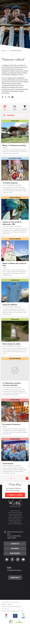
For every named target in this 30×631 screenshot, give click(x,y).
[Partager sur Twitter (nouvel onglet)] (6, 97)
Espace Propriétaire (15, 553)
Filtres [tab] (25, 109)
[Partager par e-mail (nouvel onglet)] (12, 97)
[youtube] (23, 560)
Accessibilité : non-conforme (10, 602)
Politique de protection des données (13, 611)
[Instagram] (17, 560)
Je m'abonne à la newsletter (15, 495)
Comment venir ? (15, 577)
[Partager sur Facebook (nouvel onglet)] (2, 97)
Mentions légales (7, 604)
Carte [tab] (14, 109)
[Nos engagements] (15, 615)
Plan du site (5, 608)
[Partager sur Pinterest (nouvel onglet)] (9, 97)
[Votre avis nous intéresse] (7, 560)
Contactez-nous (15, 544)
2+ (21, 478)
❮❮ (11, 478)
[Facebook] (12, 560)
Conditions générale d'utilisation (11, 606)
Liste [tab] (4, 109)
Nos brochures (15, 548)
